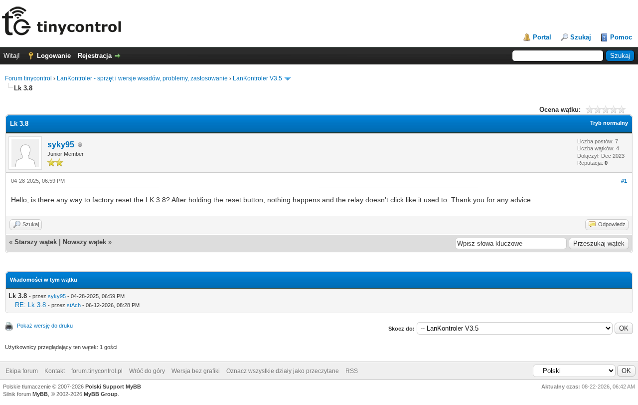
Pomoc (621, 37)
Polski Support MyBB (113, 387)
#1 (624, 181)
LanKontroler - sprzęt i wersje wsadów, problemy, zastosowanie (142, 78)
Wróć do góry (147, 371)
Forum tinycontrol (28, 78)
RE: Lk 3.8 (30, 305)
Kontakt (54, 371)
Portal (542, 37)
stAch (74, 305)
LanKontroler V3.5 (257, 78)
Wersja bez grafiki (195, 371)
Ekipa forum (21, 371)
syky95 (60, 144)
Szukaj (580, 37)
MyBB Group (101, 394)
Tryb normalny (609, 123)
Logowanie (54, 55)
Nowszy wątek (84, 242)
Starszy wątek (35, 242)
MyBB (40, 394)
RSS (351, 371)
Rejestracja (95, 55)
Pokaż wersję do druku (45, 326)
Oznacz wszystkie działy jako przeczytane (282, 371)
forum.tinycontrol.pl (97, 371)
